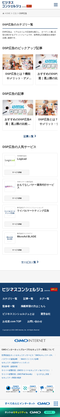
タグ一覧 (44, 298)
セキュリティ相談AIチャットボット (16, 363)
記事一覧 (29, 136)
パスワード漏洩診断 (10, 359)
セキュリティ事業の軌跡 (11, 378)
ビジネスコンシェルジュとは (18, 314)
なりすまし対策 (43, 374)
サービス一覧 (28, 262)
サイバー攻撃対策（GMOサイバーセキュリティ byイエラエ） (26, 370)
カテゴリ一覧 (9, 298)
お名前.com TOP (11, 321)
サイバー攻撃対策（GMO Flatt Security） (17, 374)
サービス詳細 (17, 172)
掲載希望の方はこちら (33, 306)
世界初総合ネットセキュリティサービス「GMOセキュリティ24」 (28, 355)
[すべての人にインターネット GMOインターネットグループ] (26, 403)
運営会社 (45, 314)
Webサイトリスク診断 (30, 359)
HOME (7, 13)
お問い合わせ (34, 321)
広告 (15, 13)
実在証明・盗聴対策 (10, 366)
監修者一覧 (8, 306)
